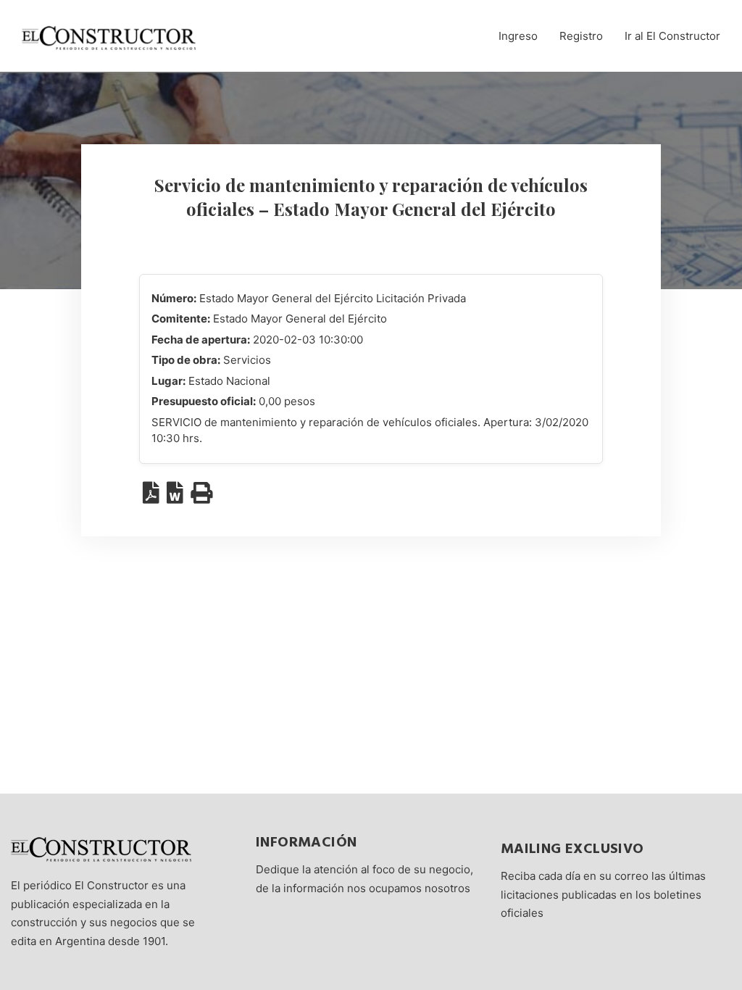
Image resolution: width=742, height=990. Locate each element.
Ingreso (518, 36)
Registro (581, 36)
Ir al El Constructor (672, 36)
